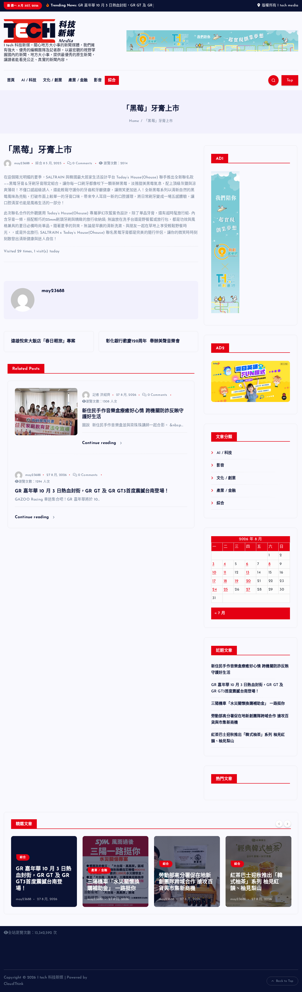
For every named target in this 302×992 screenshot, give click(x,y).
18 (225, 587)
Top (290, 86)
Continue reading (100, 449)
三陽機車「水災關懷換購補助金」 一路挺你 (248, 710)
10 (214, 578)
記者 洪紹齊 (101, 401)
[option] (44, 877)
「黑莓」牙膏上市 (158, 127)
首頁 (11, 86)
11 (225, 578)
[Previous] (279, 829)
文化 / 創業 (52, 86)
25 (226, 596)
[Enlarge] (233, 183)
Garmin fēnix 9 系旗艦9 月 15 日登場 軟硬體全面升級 (258, 888)
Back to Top (284, 986)
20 (248, 587)
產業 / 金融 (78, 86)
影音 (97, 86)
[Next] (287, 829)
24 (214, 596)
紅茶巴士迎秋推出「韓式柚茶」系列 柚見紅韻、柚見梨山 (185, 888)
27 (248, 596)
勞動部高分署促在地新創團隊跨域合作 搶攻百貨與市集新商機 (114, 888)
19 (236, 587)
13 (247, 578)
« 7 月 (219, 619)
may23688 (21, 169)
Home (134, 127)
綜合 (112, 86)
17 (214, 587)
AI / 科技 (29, 86)
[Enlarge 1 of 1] (283, 391)
